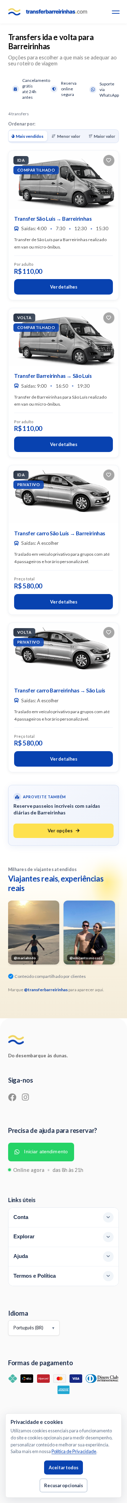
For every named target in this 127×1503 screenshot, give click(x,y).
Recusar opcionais (63, 1485)
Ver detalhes (63, 287)
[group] (33, 933)
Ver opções (60, 830)
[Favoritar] (109, 160)
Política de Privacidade (74, 1451)
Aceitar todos (63, 1467)
